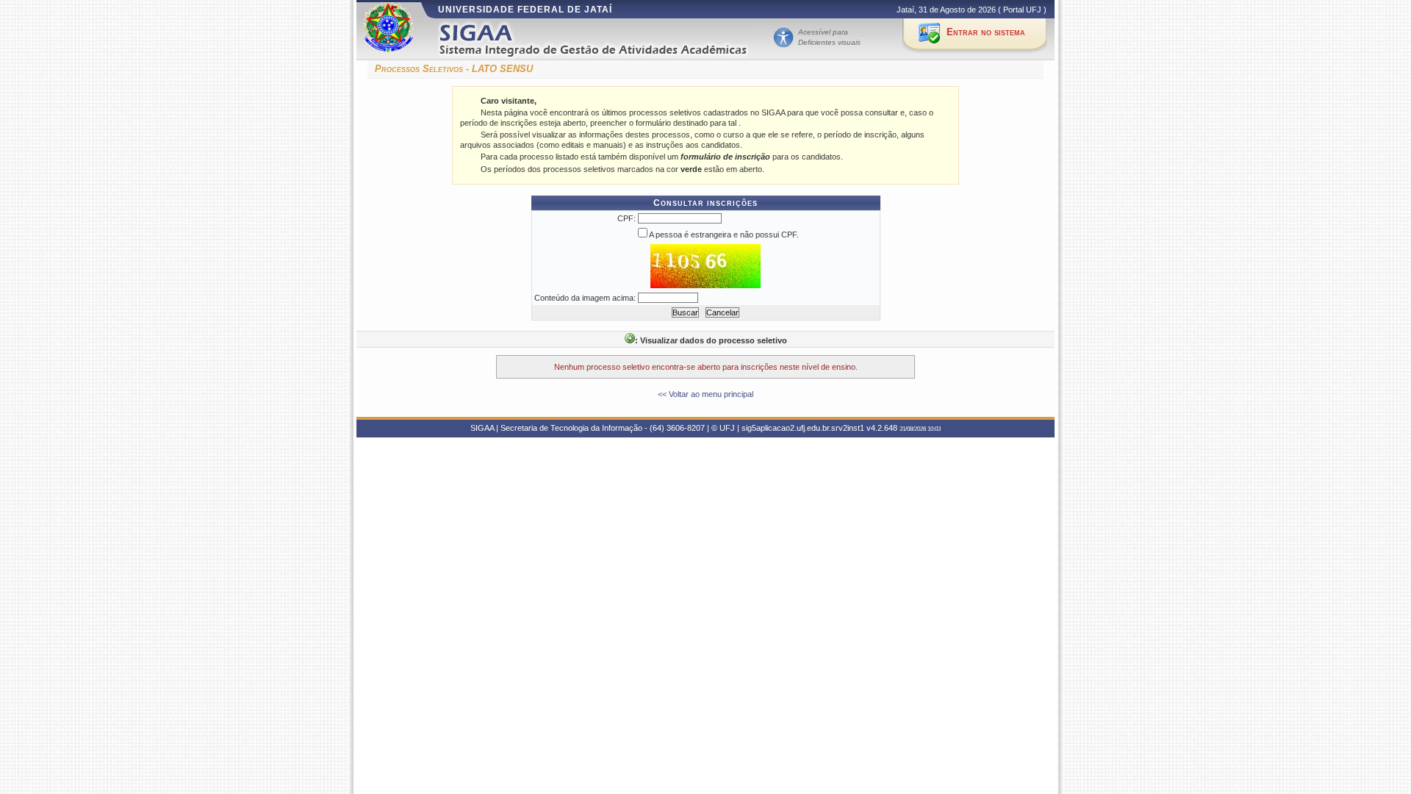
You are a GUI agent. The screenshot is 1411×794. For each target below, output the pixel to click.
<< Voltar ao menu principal (705, 394)
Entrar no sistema (986, 31)
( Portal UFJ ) (1022, 9)
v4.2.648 (881, 427)
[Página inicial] (603, 39)
